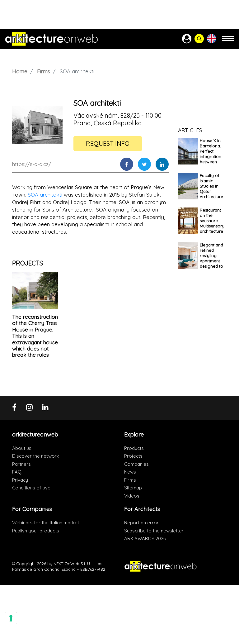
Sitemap (133, 488)
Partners (21, 464)
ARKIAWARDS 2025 (145, 538)
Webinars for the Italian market (45, 523)
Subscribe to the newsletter (154, 531)
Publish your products (35, 531)
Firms (43, 71)
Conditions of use (31, 488)
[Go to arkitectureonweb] (51, 39)
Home (19, 71)
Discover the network (35, 456)
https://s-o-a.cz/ (31, 164)
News (130, 472)
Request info (107, 143)
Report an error (141, 523)
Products (134, 448)
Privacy (20, 480)
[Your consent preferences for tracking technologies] (11, 618)
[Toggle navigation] (228, 41)
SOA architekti (45, 194)
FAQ (16, 472)
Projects (133, 456)
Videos (131, 496)
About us (21, 448)
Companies (136, 464)
